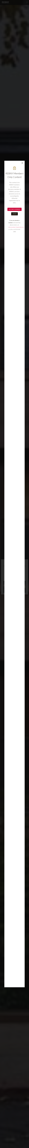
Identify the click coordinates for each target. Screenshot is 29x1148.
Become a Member (14, 209)
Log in (15, 213)
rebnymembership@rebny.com (16, 227)
